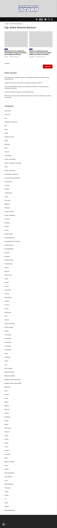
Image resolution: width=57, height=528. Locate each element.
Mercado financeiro (10, 372)
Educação (7, 222)
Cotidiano (7, 189)
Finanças (7, 301)
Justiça (6, 361)
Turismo (7, 495)
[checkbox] (3, 524)
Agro (6, 118)
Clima (6, 166)
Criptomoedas (8, 193)
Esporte (7, 267)
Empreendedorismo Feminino (12, 241)
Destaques (7, 207)
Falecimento (8, 290)
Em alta (6, 230)
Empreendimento (9, 245)
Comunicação (8, 181)
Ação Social (8, 110)
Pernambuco (8, 428)
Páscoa (6, 424)
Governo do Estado (10, 323)
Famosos (7, 293)
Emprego (7, 252)
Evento (6, 278)
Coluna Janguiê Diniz (10, 170)
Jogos (6, 353)
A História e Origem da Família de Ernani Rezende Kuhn (19, 92)
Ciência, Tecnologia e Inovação (13, 163)
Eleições (7, 226)
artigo (6, 129)
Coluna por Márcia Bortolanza (12, 178)
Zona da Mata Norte (10, 510)
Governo (7, 319)
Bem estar (7, 144)
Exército (7, 286)
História (7, 331)
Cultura (6, 196)
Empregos (7, 256)
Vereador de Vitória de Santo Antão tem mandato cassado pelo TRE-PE (23, 83)
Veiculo (6, 502)
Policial (6, 439)
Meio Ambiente (8, 368)
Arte (6, 125)
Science (7, 469)
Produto (7, 450)
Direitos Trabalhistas (10, 215)
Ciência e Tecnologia (10, 159)
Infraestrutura (8, 338)
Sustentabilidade (9, 484)
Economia (7, 219)
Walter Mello (31, 56)
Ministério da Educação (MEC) (13, 379)
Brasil (6, 49)
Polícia (6, 435)
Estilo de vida (8, 275)
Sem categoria (8, 476)
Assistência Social (9, 137)
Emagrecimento (9, 234)
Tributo (6, 491)
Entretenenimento (9, 260)
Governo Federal (9, 327)
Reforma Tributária (9, 461)
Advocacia (7, 114)
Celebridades (8, 155)
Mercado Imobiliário (10, 376)
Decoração (7, 200)
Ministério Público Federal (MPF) (13, 383)
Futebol (6, 308)
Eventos (7, 282)
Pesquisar (7, 63)
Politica (6, 443)
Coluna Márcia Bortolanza (11, 174)
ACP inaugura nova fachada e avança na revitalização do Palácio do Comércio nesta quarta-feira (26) (27, 78)
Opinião (7, 420)
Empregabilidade (9, 249)
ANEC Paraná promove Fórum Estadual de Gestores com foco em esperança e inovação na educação (28, 96)
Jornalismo (7, 357)
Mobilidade (7, 387)
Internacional (8, 342)
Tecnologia (7, 488)
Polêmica (7, 432)
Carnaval (7, 151)
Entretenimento (8, 263)
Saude (6, 465)
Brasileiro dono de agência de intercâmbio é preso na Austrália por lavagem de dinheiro (15, 52)
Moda (6, 390)
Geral (6, 316)
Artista (6, 133)
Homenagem (8, 334)
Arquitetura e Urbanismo (11, 122)
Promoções (7, 454)
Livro (6, 364)
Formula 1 (7, 305)
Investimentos (8, 349)
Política (6, 446)
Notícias (7, 413)
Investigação (8, 346)
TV (5, 499)
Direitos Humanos (9, 211)
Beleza (6, 140)
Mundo (6, 398)
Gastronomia (8, 312)
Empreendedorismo (10, 237)
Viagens (7, 506)
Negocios (7, 409)
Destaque (7, 204)
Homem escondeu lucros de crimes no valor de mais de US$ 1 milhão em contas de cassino (40, 52)
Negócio (7, 405)
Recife (6, 458)
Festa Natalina (8, 297)
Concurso (7, 185)
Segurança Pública (9, 473)
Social (6, 480)
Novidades (7, 417)
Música (6, 402)
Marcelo (6, 56)
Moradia (7, 394)
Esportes (7, 271)
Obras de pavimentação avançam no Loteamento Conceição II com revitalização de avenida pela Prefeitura (27, 87)
